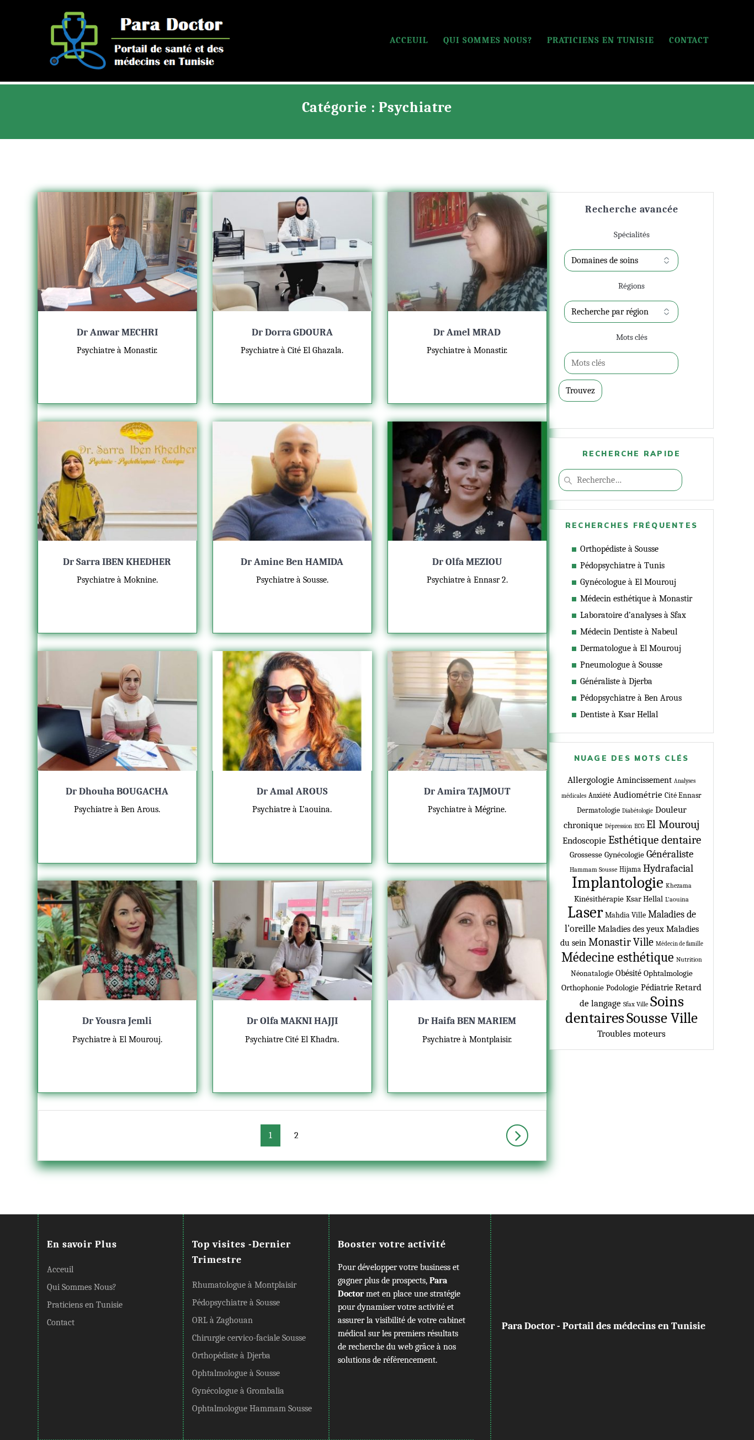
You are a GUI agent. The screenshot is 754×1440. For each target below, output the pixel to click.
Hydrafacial (668, 868)
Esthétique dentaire (654, 839)
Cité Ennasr (683, 795)
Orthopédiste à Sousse (619, 549)
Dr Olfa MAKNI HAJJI (292, 1020)
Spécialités (632, 234)
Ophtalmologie (668, 973)
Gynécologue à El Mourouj (628, 582)
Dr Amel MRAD (467, 332)
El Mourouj (672, 824)
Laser (585, 912)
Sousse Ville (662, 1018)
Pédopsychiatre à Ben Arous (631, 698)
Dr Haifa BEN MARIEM (467, 1020)
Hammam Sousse (593, 869)
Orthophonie (582, 988)
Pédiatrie (657, 988)
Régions (631, 286)
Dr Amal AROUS (292, 791)
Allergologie (590, 780)
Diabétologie (637, 810)
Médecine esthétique (617, 957)
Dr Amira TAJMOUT (467, 791)
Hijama (630, 869)
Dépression (618, 826)
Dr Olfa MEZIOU (467, 561)
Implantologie (617, 882)
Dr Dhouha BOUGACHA (117, 791)
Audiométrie (637, 794)
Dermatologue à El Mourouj (630, 648)
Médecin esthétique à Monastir (636, 599)
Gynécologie (624, 855)
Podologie (622, 988)
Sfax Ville (635, 1004)
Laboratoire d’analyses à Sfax (633, 615)
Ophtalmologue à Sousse (236, 1373)
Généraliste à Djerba (616, 681)
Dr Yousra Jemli (117, 1020)
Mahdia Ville (625, 915)
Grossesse (586, 855)
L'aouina (677, 899)
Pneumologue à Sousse (621, 665)
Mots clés (631, 337)
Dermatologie (598, 810)
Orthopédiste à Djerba (231, 1356)
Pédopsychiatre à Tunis (622, 565)
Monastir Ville (621, 942)
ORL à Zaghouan (222, 1320)
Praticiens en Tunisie (600, 40)
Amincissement (644, 780)
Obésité (628, 973)
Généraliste (669, 854)
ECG (639, 826)
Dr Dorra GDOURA (292, 332)
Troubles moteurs (631, 1033)
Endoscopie (584, 840)
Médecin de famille (679, 943)
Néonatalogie (592, 973)
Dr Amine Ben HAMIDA (292, 561)
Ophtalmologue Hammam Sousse (252, 1409)
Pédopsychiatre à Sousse (236, 1303)
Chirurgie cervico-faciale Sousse (249, 1338)
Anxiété (599, 795)
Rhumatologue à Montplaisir (244, 1285)
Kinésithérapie (599, 899)
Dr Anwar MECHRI (117, 332)
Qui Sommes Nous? (487, 40)
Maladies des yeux (631, 929)
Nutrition (689, 959)
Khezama (679, 885)
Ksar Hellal (644, 899)
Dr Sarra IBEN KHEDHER (117, 561)
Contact (689, 40)
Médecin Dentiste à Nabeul (628, 632)
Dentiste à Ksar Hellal (619, 714)
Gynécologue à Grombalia (238, 1391)
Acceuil (409, 40)
